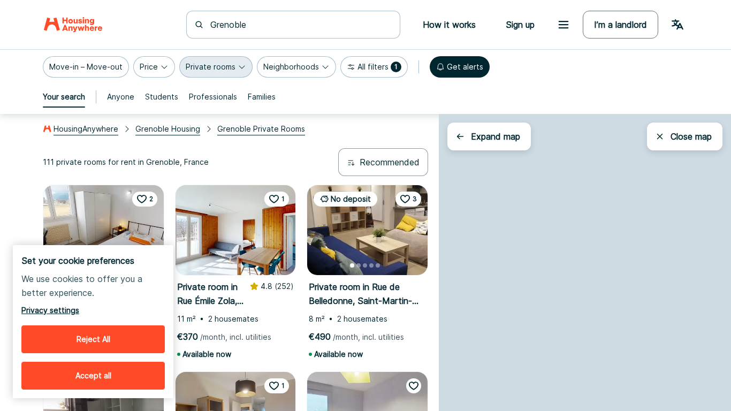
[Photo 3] (234, 265)
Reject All (93, 339)
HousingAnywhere (86, 128)
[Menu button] (563, 24)
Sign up (520, 24)
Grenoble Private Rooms (261, 128)
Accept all (93, 375)
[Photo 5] (246, 265)
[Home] (73, 24)
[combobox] (300, 25)
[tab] (64, 97)
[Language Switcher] (677, 24)
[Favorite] (413, 385)
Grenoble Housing (167, 128)
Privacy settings (50, 310)
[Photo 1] (221, 265)
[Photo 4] (240, 265)
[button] (86, 67)
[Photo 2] (227, 265)
